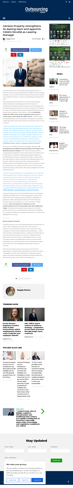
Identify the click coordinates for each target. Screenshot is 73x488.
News (22, 22)
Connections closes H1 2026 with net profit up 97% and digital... (59, 82)
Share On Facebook (20, 50)
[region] (25, 472)
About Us (6, 2)
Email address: (11, 457)
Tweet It (36, 50)
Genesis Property (24, 278)
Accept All (37, 480)
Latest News (14, 22)
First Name (9, 447)
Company (54, 447)
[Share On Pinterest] (14, 55)
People (27, 22)
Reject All (25, 480)
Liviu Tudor (24, 202)
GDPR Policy (22, 2)
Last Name (32, 447)
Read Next (20, 409)
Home (5, 22)
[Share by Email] (20, 55)
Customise (12, 480)
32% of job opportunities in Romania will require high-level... (59, 98)
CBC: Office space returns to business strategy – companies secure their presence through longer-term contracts (34, 328)
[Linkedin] (69, 2)
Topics (33, 22)
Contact (13, 2)
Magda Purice (10, 39)
